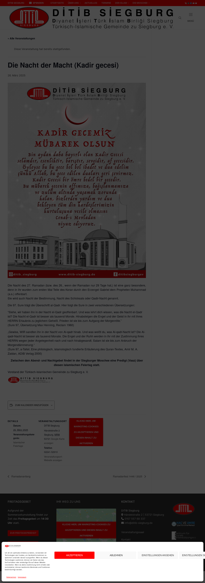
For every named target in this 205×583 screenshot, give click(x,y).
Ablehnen (116, 555)
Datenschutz (11, 577)
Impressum (22, 577)
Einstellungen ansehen (158, 555)
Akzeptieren (74, 555)
